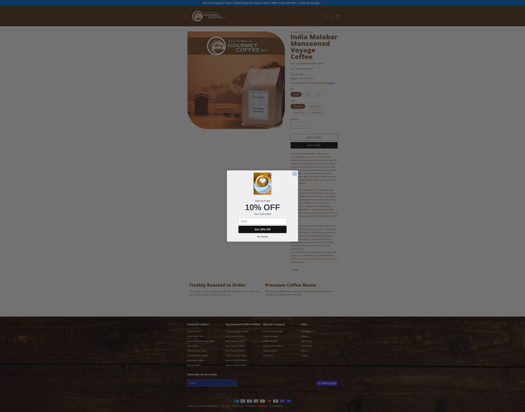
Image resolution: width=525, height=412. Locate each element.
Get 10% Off (262, 229)
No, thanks (262, 237)
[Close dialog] (295, 174)
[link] (484, 379)
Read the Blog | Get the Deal (484, 402)
